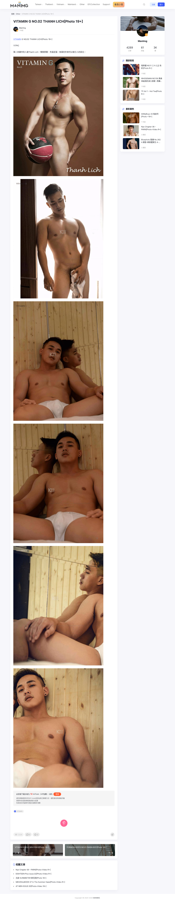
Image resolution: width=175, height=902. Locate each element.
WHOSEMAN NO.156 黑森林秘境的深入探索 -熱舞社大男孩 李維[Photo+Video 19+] (151, 80)
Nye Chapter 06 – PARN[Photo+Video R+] (151, 128)
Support (106, 4)
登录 (57, 794)
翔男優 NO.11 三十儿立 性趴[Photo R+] (151, 66)
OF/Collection (94, 4)
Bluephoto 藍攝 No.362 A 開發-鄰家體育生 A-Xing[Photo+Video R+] (151, 141)
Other (82, 4)
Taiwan (38, 4)
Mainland (72, 4)
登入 (161, 4)
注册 (153, 4)
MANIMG (96, 898)
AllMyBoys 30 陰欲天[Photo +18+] (150, 115)
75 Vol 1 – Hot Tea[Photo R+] (151, 92)
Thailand (49, 4)
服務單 (34, 803)
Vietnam (60, 4)
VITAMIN (17, 39)
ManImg (142, 41)
